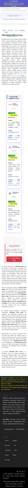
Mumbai (7, 455)
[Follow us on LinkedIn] (22, 472)
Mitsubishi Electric (21, 73)
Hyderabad (7, 445)
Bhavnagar (7, 459)
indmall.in (10, 473)
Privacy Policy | (14, 484)
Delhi (15, 450)
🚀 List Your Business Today (14, 259)
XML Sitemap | (7, 481)
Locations (10, 30)
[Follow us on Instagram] (24, 472)
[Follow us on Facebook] (17, 472)
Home (4, 30)
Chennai (7, 440)
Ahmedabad (7, 450)
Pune (16, 30)
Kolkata (14, 455)
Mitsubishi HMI (16, 75)
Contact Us (20, 486)
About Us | (14, 486)
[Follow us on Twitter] (20, 472)
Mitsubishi (22, 30)
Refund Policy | (16, 481)
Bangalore (15, 440)
